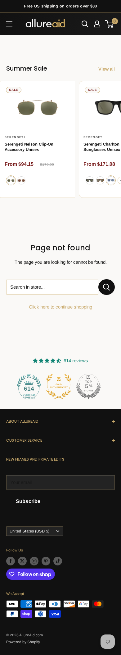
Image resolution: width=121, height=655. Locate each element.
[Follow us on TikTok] (57, 561)
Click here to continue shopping (60, 306)
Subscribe (28, 501)
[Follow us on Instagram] (34, 561)
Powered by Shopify (23, 642)
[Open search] (85, 24)
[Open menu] (9, 23)
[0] (110, 24)
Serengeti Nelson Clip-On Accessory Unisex (29, 147)
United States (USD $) (29, 531)
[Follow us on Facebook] (10, 561)
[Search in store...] (106, 287)
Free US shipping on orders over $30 (60, 6)
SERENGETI (15, 137)
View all (106, 69)
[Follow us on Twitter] (22, 561)
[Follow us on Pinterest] (46, 561)
